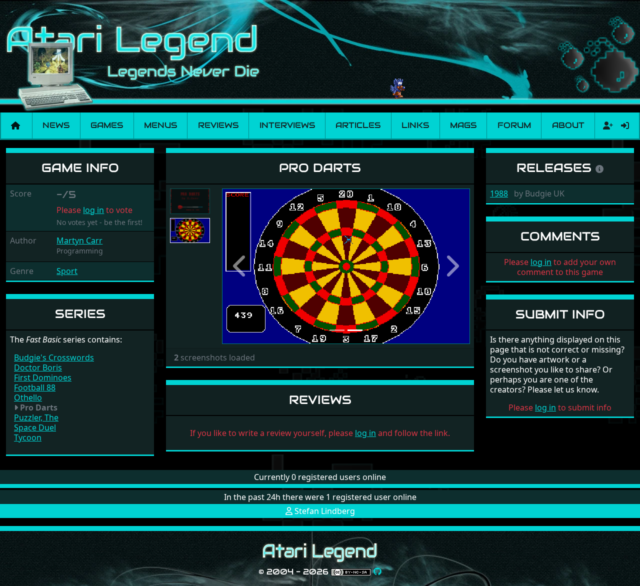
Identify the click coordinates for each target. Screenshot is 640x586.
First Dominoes (43, 377)
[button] (240, 266)
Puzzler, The (36, 417)
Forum (514, 125)
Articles (358, 125)
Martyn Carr (79, 240)
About (568, 125)
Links (415, 125)
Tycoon (28, 437)
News (56, 125)
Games (106, 125)
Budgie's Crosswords (54, 357)
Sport (67, 271)
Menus (160, 125)
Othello (28, 397)
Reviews (218, 125)
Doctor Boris (38, 367)
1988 (499, 193)
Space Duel (35, 427)
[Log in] (625, 125)
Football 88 (35, 387)
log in (93, 210)
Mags (463, 125)
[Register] (606, 125)
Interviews (287, 125)
